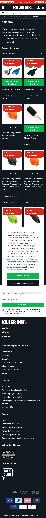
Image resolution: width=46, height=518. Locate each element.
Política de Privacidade (17, 269)
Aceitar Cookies (23, 276)
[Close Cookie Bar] (41, 228)
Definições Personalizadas (23, 283)
